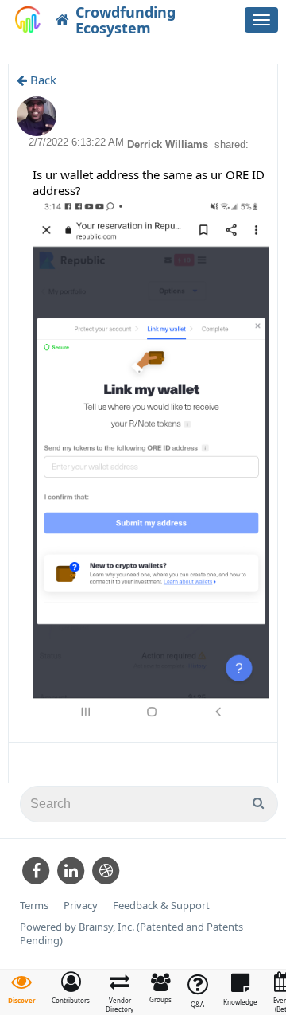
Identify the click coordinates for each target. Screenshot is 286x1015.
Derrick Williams (169, 144)
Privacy (81, 905)
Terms (34, 905)
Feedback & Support (161, 905)
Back (41, 80)
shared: (231, 144)
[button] (71, 988)
